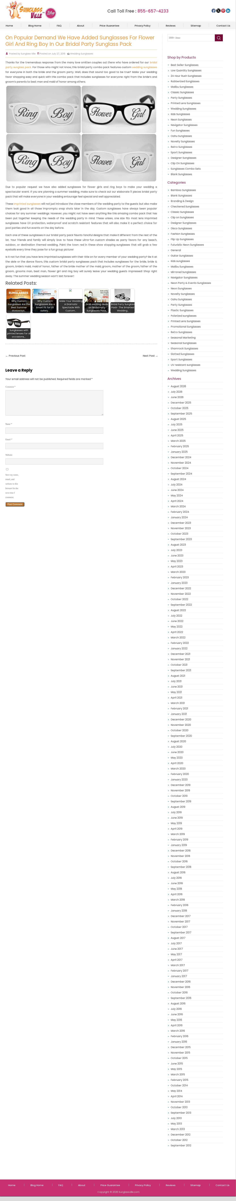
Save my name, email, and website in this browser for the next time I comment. (11, 486)
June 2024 (177, 490)
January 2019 (179, 845)
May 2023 (177, 561)
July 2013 (176, 1118)
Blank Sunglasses (181, 174)
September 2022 (181, 605)
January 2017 (179, 976)
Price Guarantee (109, 25)
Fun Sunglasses (180, 130)
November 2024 (181, 463)
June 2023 (177, 555)
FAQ (59, 25)
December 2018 (181, 850)
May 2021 (176, 692)
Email (8, 439)
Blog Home (34, 25)
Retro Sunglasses (181, 147)
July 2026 (176, 392)
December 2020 (181, 719)
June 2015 (177, 1063)
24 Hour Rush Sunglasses (186, 76)
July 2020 (176, 747)
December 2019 (180, 785)
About (80, 25)
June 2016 (177, 1014)
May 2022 (177, 626)
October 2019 (179, 796)
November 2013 (180, 1102)
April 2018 (177, 894)
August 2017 (178, 938)
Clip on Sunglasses (182, 217)
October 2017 (179, 927)
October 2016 (179, 992)
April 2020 (177, 763)
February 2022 (180, 643)
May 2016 (176, 1020)
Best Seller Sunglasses (184, 65)
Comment (10, 387)
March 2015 (178, 1074)
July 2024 (177, 484)
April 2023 (177, 566)
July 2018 (176, 878)
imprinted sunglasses (27, 204)
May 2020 (177, 758)
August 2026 (178, 386)
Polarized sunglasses (184, 316)
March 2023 (178, 572)
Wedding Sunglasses (81, 53)
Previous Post (15, 356)
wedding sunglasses (144, 67)
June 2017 (177, 949)
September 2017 (181, 932)
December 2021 (180, 654)
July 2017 (176, 943)
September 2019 (181, 801)
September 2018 (181, 867)
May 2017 (176, 954)
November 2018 (180, 856)
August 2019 (178, 807)
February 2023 (180, 577)
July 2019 (176, 812)
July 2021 (176, 681)
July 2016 (176, 1009)
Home (9, 25)
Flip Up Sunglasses (182, 239)
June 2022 (177, 621)
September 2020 (181, 736)
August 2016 (178, 1003)
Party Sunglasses (181, 98)
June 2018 (177, 883)
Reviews (170, 25)
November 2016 (180, 987)
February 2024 (180, 512)
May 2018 (176, 889)
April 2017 (177, 960)
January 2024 (179, 517)
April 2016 (177, 1025)
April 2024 (177, 501)
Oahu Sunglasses (181, 136)
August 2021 (178, 676)
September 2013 (181, 1113)
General (176, 250)
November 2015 (180, 1052)
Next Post (150, 356)
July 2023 (176, 550)
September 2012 (181, 1145)
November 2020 (181, 725)
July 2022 (176, 616)
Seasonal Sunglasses (184, 343)
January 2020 (179, 779)
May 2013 (176, 1123)
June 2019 (177, 818)
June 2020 (177, 752)
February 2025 (180, 446)
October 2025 (179, 408)
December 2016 (181, 981)
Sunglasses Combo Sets (186, 169)
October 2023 (179, 534)
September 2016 (181, 998)
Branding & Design (182, 201)
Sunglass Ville (28, 53)
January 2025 (179, 452)
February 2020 (180, 774)
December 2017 (181, 916)
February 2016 (179, 1036)
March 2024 (178, 506)
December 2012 (180, 1134)
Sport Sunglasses (181, 152)
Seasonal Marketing (183, 337)
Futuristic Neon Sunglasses (187, 245)
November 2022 (181, 594)
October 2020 (179, 730)
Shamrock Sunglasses (184, 348)
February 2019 (179, 839)
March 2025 (178, 441)
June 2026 (177, 397)
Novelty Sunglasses (183, 141)
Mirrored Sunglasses (183, 272)
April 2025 (177, 435)
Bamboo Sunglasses (183, 190)
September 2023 (181, 539)
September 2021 (181, 670)
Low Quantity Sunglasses (186, 70)
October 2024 (179, 468)
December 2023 (181, 523)
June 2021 (177, 687)
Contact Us (223, 25)
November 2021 (180, 659)
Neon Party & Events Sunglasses (191, 283)
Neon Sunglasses (181, 119)
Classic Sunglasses (182, 92)
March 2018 (178, 900)
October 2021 (179, 665)
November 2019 (180, 790)
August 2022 (178, 610)
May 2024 (177, 495)
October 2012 (179, 1140)
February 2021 (179, 708)
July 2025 (176, 424)
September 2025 (181, 413)
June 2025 (177, 430)
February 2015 (179, 1080)
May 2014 (176, 1091)
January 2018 (179, 910)
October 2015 (179, 1058)
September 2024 (181, 474)
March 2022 (178, 637)
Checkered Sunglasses (185, 206)
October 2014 (179, 1085)
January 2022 (179, 648)
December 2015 (181, 1047)
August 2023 (178, 545)
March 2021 (178, 703)
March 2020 (178, 768)
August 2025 (178, 419)
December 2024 (181, 457)
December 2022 (181, 588)
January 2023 (179, 583)
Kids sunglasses (180, 261)
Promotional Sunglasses (186, 327)
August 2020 (178, 741)
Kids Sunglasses (180, 114)
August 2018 (178, 872)
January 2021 (179, 714)
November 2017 (180, 921)
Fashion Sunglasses (183, 234)
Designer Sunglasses (183, 158)
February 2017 (179, 971)
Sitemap (196, 25)
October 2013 (179, 1107)
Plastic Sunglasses (182, 310)
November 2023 (181, 528)
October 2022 (179, 599)
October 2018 (179, 861)
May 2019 (176, 823)
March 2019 (178, 834)
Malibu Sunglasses (182, 87)
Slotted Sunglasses (182, 354)
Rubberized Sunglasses (185, 81)
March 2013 (178, 1129)
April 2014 (177, 1096)
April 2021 (176, 697)
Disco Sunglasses (181, 228)
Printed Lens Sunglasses (186, 103)
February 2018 (179, 905)
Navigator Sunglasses (184, 125)
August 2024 (178, 479)
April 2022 (177, 632)
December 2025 (181, 403)
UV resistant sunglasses (185, 365)
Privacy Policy (142, 25)
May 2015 (176, 1069)
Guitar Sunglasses (182, 256)
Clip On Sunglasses (182, 163)
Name (8, 424)
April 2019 (176, 829)
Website (8, 455)
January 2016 (179, 1042)
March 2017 (178, 965)
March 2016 (178, 1031)
